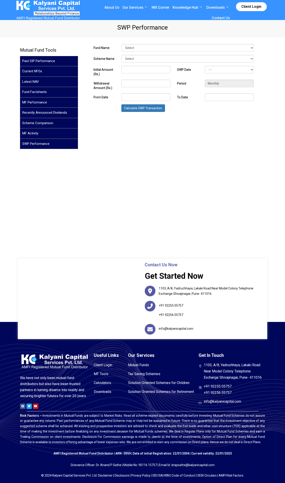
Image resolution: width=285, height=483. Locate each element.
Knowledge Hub (185, 7)
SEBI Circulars (207, 475)
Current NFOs (32, 71)
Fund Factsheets (34, 92)
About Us (111, 7)
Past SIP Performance (38, 61)
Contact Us (221, 18)
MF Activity (30, 133)
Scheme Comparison (37, 123)
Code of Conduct (183, 475)
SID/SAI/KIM (161, 475)
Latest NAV (30, 82)
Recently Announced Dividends (44, 113)
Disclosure (122, 475)
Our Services (132, 7)
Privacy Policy (140, 475)
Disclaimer (105, 475)
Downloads (215, 7)
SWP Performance (35, 144)
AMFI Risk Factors (231, 475)
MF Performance (34, 102)
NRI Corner (160, 7)
